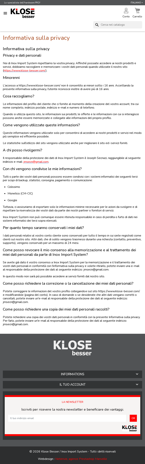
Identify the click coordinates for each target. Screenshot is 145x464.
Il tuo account (73, 384)
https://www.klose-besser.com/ (25, 71)
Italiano (136, 2)
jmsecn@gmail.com (36, 162)
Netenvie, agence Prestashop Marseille (81, 459)
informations (72, 374)
